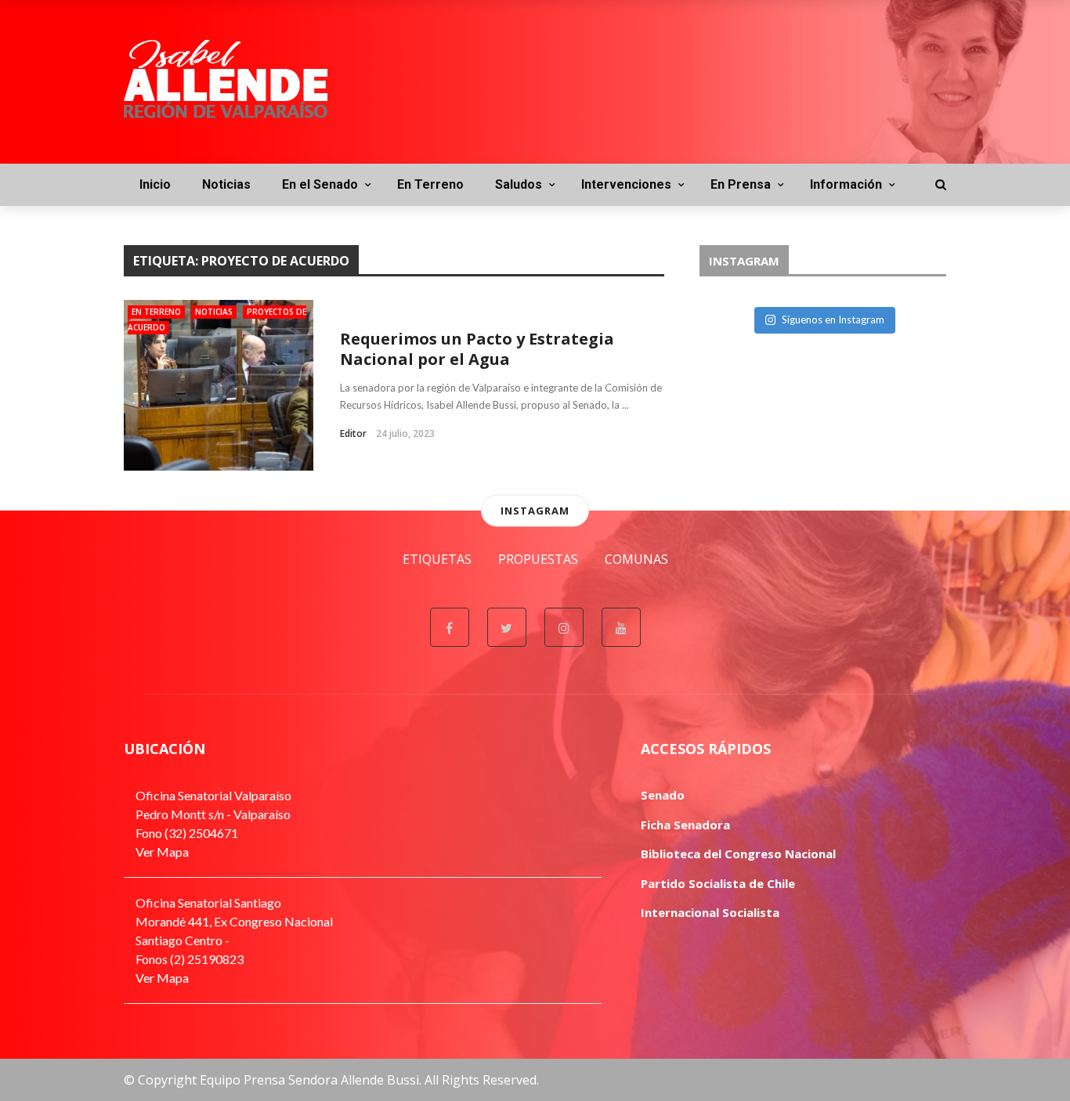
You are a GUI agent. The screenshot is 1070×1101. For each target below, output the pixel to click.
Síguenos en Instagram (833, 319)
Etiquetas (437, 559)
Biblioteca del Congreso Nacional (738, 853)
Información (846, 184)
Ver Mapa (162, 851)
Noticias (226, 184)
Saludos (518, 184)
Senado (663, 795)
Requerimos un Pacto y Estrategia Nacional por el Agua (477, 349)
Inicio (155, 184)
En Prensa (740, 184)
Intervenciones (626, 184)
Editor (353, 433)
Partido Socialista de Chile (718, 883)
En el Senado (320, 184)
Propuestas (538, 559)
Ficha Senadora (685, 824)
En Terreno (430, 184)
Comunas (636, 559)
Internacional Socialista (710, 912)
